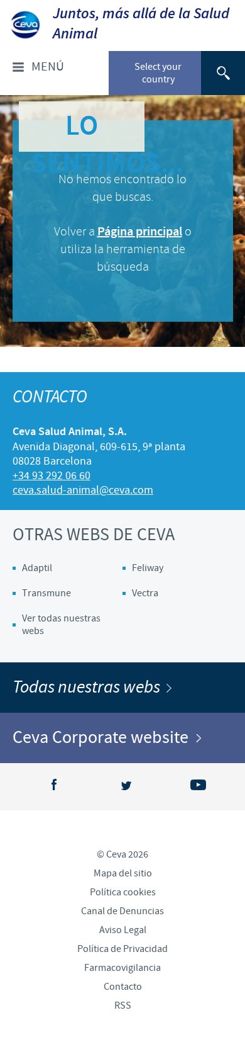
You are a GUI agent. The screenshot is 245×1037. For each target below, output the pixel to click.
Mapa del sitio (123, 873)
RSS (122, 1005)
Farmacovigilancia (122, 967)
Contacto (123, 986)
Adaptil (37, 568)
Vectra (145, 593)
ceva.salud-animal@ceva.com (83, 490)
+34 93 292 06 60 (51, 475)
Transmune (46, 593)
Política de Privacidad (122, 949)
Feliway (147, 568)
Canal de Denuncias (122, 911)
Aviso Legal (122, 930)
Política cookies (123, 892)
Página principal (139, 232)
